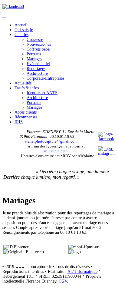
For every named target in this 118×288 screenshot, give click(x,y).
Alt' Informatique (82, 271)
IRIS (19, 122)
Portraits (34, 54)
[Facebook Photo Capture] (106, 139)
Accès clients (26, 112)
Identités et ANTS (42, 93)
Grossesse (35, 39)
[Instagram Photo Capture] (106, 153)
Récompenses (26, 117)
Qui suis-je (24, 30)
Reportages (36, 68)
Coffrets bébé (38, 49)
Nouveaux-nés (39, 44)
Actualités (23, 83)
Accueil (21, 25)
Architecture (37, 73)
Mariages (34, 59)
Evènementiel (38, 63)
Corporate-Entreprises (45, 78)
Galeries (21, 34)
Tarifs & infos (27, 88)
